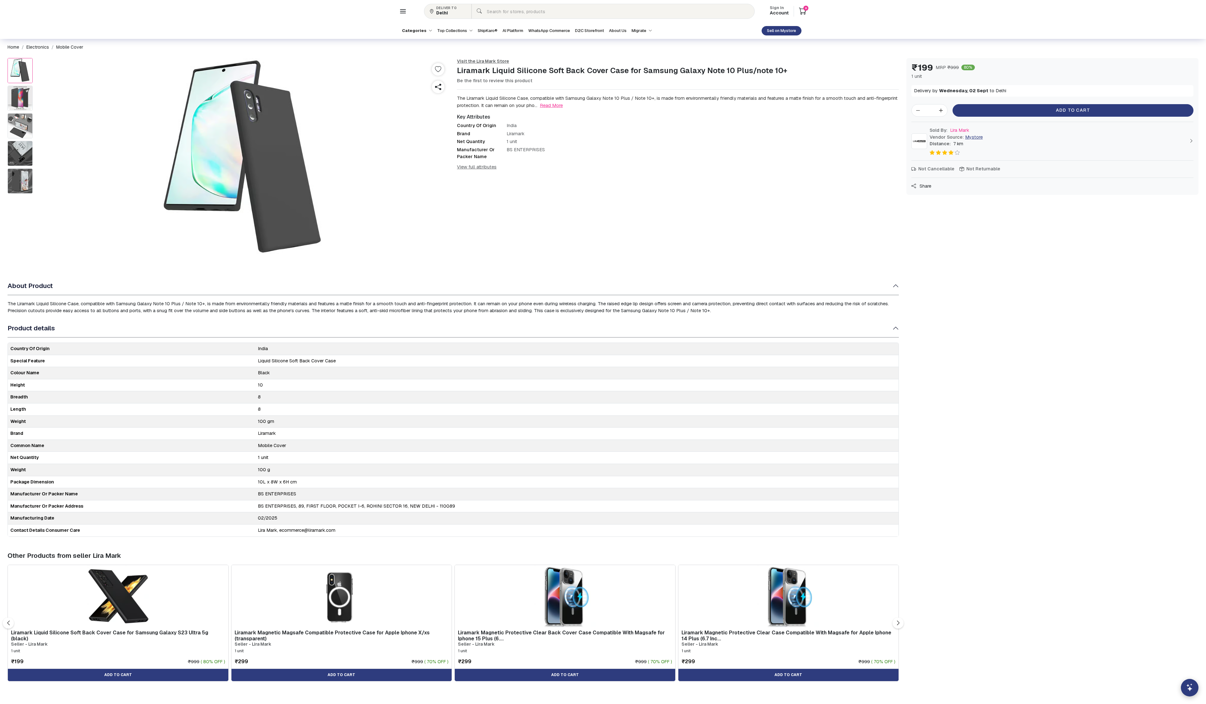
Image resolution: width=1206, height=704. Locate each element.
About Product (30, 285)
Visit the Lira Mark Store (483, 61)
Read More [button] (551, 105)
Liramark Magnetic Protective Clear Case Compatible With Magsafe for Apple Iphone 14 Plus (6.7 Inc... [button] (786, 636)
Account (779, 11)
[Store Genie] (1189, 687)
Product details (31, 328)
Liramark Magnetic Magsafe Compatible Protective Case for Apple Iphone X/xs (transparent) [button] (332, 636)
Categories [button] (414, 30)
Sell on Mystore (781, 30)
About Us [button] (618, 30)
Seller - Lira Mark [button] (29, 644)
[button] (402, 11)
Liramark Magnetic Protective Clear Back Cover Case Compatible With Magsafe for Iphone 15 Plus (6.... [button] (561, 636)
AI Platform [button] (513, 30)
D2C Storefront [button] (589, 30)
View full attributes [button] (477, 167)
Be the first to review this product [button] (494, 80)
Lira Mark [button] (949, 130)
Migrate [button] (639, 30)
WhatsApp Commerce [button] (549, 30)
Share (924, 186)
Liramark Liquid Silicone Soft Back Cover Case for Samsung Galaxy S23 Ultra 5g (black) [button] (109, 636)
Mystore (974, 137)
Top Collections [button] (452, 30)
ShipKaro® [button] (487, 30)
